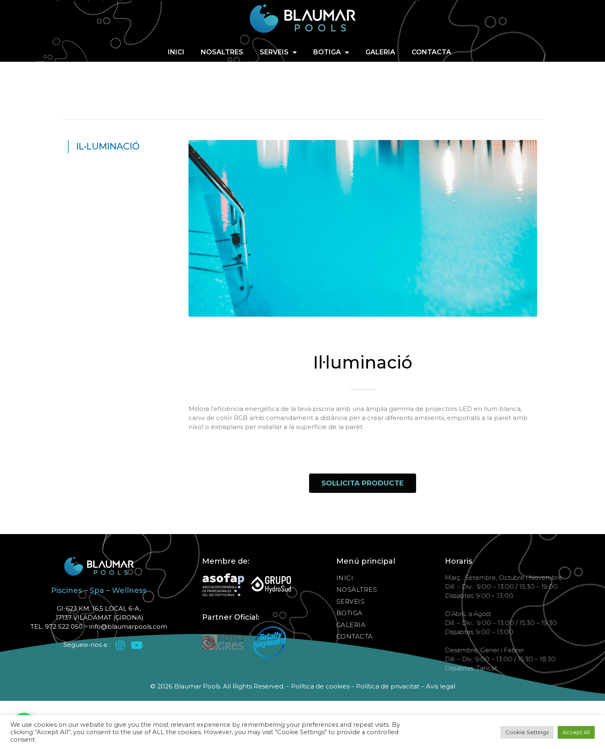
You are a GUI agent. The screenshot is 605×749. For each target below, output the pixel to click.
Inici (176, 52)
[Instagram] (120, 645)
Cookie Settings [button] (527, 732)
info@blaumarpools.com (128, 626)
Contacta (431, 52)
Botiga (327, 52)
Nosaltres (222, 52)
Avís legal (440, 686)
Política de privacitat (387, 686)
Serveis (274, 52)
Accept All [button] (576, 732)
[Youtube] (137, 645)
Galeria (380, 52)
